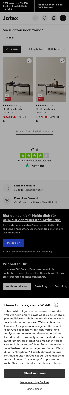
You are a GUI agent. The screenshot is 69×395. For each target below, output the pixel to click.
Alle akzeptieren (34, 373)
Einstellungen (34, 388)
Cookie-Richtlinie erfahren (43, 363)
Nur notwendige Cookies (34, 382)
